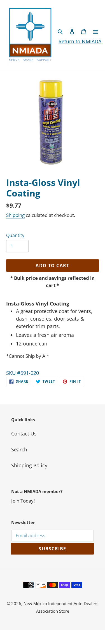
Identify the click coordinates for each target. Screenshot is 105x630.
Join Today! (23, 501)
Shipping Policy (29, 465)
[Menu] (95, 31)
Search (19, 449)
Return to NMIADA (80, 41)
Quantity (15, 235)
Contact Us (24, 433)
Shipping (15, 215)
